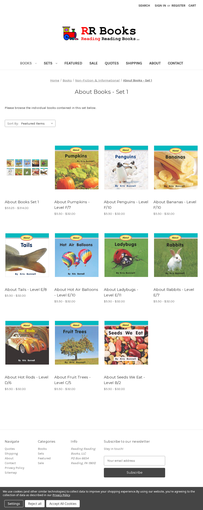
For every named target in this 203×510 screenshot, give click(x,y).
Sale (93, 63)
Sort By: (13, 123)
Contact (175, 63)
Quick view (22, 163)
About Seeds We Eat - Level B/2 (124, 380)
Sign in (160, 5)
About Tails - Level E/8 (26, 289)
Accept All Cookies (63, 503)
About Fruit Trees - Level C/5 (72, 380)
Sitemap (11, 472)
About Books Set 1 (22, 202)
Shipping (134, 63)
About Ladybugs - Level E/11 (121, 292)
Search (144, 5)
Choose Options (27, 171)
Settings (14, 503)
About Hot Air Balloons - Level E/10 (76, 292)
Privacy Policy (14, 468)
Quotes (112, 63)
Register (178, 5)
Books (26, 63)
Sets (48, 63)
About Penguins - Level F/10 (126, 205)
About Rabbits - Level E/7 (173, 292)
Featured (73, 63)
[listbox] (38, 123)
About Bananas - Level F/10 (174, 205)
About (155, 63)
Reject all (34, 503)
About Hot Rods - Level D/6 (27, 380)
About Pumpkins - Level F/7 (72, 205)
